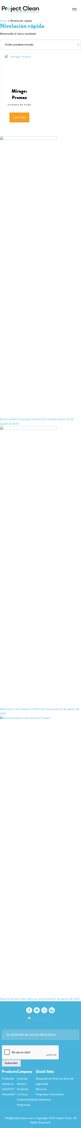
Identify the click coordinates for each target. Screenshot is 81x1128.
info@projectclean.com (19, 1118)
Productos (8, 1078)
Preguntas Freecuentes (50, 1094)
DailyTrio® (8, 1089)
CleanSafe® (9, 1094)
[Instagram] (44, 1010)
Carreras (22, 1094)
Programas (23, 1104)
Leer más (19, 117)
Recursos (41, 1089)
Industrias (8, 1084)
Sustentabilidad (26, 1099)
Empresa (22, 1078)
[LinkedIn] (52, 1010)
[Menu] (74, 9)
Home (3, 20)
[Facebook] (29, 1010)
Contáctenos (43, 1099)
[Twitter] (37, 1010)
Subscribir (11, 1063)
